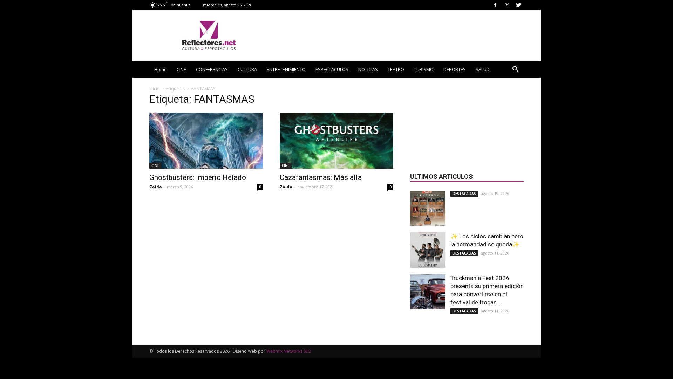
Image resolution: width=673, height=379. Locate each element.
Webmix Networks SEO (288, 351)
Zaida (155, 186)
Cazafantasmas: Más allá (321, 177)
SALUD (483, 69)
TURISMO (424, 69)
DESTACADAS (464, 193)
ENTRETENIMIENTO (286, 69)
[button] (515, 70)
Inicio (154, 89)
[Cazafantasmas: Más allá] (336, 141)
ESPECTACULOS (331, 69)
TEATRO (396, 69)
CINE (181, 69)
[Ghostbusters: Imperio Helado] (206, 141)
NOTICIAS (368, 69)
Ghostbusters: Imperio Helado (197, 177)
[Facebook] (495, 4)
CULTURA (247, 69)
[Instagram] (507, 4)
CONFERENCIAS (212, 69)
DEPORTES (454, 69)
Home (160, 69)
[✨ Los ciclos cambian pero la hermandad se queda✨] (427, 250)
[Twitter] (518, 4)
